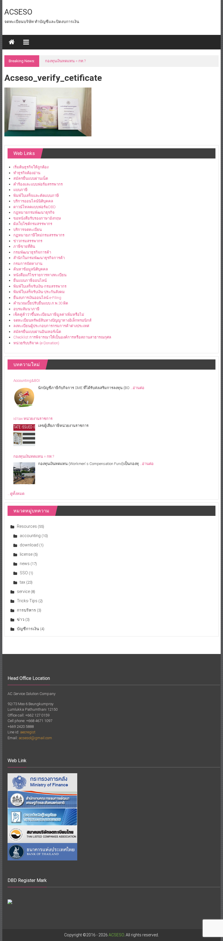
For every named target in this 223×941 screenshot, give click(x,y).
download (29, 545)
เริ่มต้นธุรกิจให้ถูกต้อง (30, 167)
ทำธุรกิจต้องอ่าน (26, 173)
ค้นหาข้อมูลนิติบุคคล (30, 269)
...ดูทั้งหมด (16, 493)
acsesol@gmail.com (35, 738)
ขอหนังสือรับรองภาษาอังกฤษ (37, 218)
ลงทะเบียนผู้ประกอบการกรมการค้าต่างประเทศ (51, 326)
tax (22, 582)
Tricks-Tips (27, 600)
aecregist (27, 732)
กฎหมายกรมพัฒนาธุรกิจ (34, 212)
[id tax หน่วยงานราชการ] (24, 435)
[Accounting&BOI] (24, 397)
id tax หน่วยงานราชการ (33, 418)
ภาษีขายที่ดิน (24, 246)
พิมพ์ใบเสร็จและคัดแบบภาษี (36, 195)
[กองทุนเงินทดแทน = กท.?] (24, 473)
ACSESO (18, 12)
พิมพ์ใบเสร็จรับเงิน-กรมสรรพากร (39, 286)
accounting (30, 535)
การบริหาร (26, 610)
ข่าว (20, 619)
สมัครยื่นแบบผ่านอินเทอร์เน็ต (37, 331)
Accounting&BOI (26, 380)
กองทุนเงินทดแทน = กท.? (65, 61)
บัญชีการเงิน (28, 628)
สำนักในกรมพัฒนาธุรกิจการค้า (39, 258)
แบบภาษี (20, 190)
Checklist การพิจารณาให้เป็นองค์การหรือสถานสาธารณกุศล (62, 337)
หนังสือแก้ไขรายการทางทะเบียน (39, 275)
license (26, 554)
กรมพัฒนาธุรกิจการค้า (32, 252)
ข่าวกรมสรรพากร (27, 241)
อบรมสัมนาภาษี (26, 309)
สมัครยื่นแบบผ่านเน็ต (30, 178)
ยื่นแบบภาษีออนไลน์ (30, 280)
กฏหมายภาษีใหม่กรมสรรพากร (38, 235)
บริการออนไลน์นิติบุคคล (33, 201)
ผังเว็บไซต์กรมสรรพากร (32, 224)
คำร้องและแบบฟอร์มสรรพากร (38, 184)
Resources (27, 526)
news (25, 563)
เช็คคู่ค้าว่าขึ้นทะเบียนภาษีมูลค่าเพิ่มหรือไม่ (48, 314)
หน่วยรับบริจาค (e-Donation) (36, 343)
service (23, 591)
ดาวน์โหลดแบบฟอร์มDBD (34, 207)
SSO (24, 573)
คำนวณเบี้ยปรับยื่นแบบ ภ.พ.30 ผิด (40, 303)
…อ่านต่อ (137, 388)
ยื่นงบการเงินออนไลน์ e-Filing (37, 297)
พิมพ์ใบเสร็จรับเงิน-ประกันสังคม (39, 292)
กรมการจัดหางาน (27, 263)
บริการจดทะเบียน (27, 229)
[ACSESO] (11, 42)
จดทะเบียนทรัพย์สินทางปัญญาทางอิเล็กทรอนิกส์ (52, 320)
